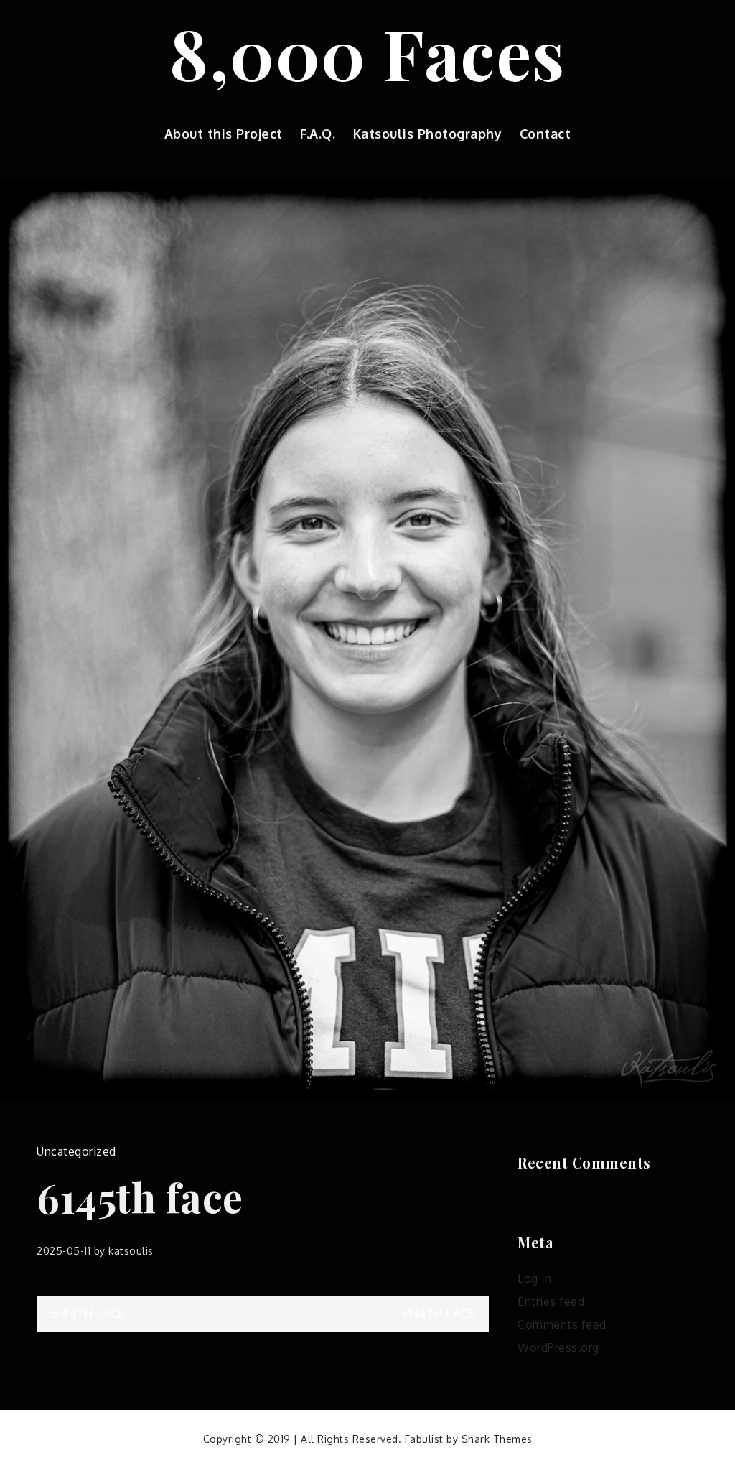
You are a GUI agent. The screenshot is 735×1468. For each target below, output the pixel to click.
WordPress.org (558, 1347)
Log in (534, 1278)
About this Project (223, 133)
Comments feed (562, 1324)
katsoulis (131, 1251)
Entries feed (551, 1301)
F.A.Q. (317, 133)
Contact (545, 133)
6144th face (88, 1313)
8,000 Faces (367, 52)
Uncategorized (76, 1151)
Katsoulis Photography (427, 133)
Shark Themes (497, 1439)
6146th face (438, 1313)
